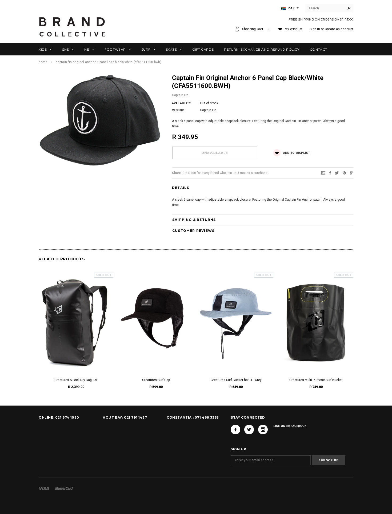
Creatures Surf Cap (156, 380)
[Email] (323, 173)
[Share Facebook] (330, 173)
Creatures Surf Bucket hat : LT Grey (236, 380)
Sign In (315, 29)
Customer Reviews (193, 231)
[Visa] (44, 488)
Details (180, 188)
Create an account (339, 29)
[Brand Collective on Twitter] (249, 429)
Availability (181, 103)
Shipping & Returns (194, 220)
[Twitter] (337, 173)
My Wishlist (294, 29)
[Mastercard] (64, 488)
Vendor (178, 110)
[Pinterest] (344, 173)
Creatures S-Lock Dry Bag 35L (76, 380)
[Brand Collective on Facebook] (235, 429)
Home (43, 62)
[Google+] (351, 173)
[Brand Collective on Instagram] (263, 429)
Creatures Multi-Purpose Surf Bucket (316, 380)
